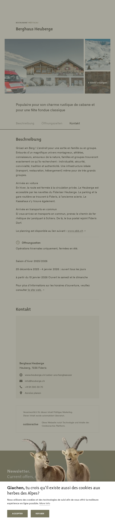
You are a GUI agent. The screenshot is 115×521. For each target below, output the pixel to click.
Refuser (40, 513)
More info (44, 503)
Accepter (17, 513)
